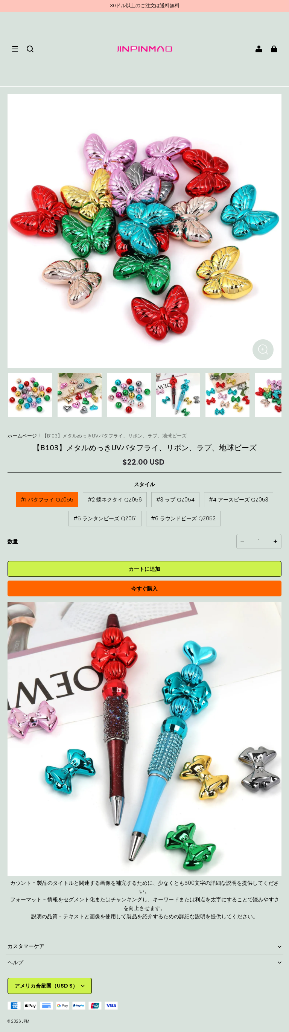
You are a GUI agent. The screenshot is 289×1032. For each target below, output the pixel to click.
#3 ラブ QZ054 (175, 499)
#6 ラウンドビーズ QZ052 (183, 518)
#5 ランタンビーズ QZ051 (105, 518)
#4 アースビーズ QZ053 (238, 499)
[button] (15, 48)
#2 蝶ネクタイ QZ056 (115, 499)
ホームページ (22, 435)
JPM (25, 1021)
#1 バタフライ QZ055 (47, 499)
